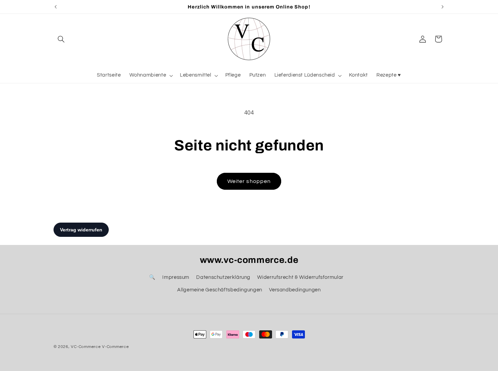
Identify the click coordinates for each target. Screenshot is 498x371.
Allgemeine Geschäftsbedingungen (219, 289)
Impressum (175, 277)
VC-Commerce (86, 347)
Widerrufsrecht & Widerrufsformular (300, 277)
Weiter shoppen (249, 181)
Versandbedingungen (294, 289)
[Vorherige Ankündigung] (55, 7)
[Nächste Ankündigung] (442, 7)
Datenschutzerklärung (223, 277)
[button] (61, 39)
